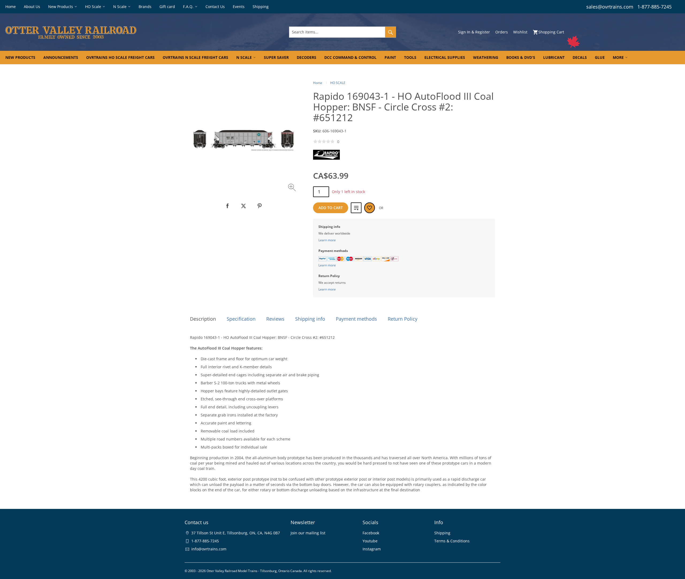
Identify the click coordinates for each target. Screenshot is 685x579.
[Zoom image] (292, 188)
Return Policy (402, 319)
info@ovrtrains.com (208, 548)
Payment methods (356, 319)
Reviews (275, 319)
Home (317, 82)
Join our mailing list (308, 532)
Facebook (371, 532)
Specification (241, 319)
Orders (501, 31)
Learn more (327, 240)
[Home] (117, 32)
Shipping (442, 532)
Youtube (370, 540)
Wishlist (520, 31)
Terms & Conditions (452, 540)
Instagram (372, 548)
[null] (227, 206)
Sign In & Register (474, 31)
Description (203, 319)
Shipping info (310, 319)
